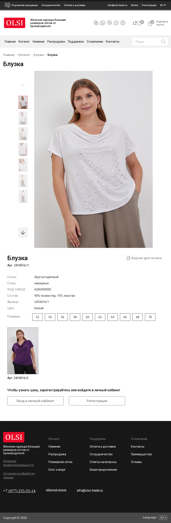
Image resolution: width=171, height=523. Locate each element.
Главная (10, 41)
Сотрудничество (101, 454)
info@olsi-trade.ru (90, 490)
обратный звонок (56, 490)
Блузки (39, 55)
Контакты (112, 41)
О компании (139, 439)
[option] (23, 103)
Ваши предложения (103, 469)
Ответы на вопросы (103, 462)
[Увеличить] (90, 159)
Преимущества (141, 454)
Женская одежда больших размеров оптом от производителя (21, 450)
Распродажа (56, 41)
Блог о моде (57, 469)
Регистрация (97, 401)
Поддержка (98, 439)
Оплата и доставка (74, 5)
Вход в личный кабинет (35, 401)
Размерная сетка (60, 462)
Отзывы (136, 462)
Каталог (24, 55)
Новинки (38, 41)
